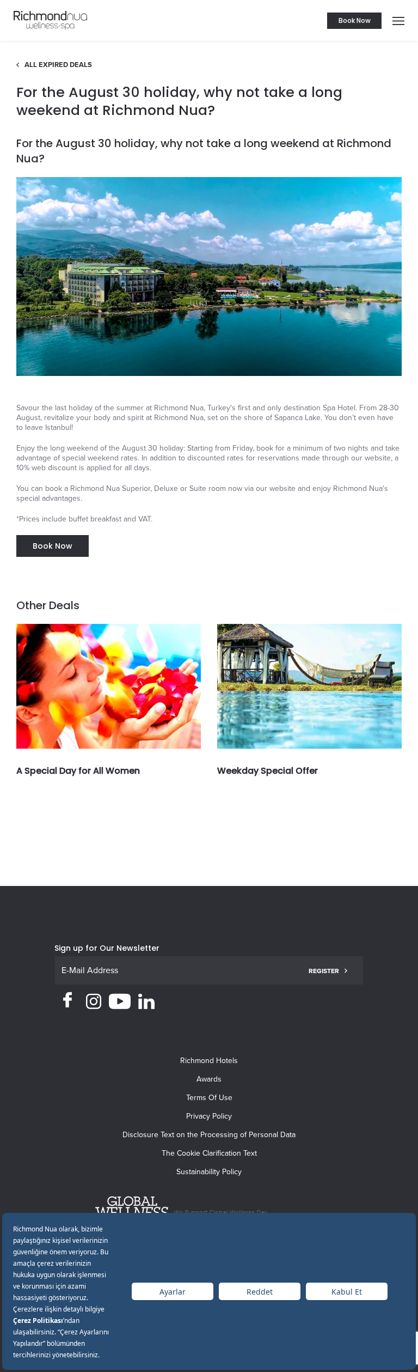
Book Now (52, 546)
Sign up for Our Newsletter (106, 948)
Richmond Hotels (209, 1060)
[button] (395, 20)
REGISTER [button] (324, 971)
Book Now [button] (355, 20)
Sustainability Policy (209, 1171)
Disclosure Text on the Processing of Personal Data (209, 1134)
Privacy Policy (209, 1116)
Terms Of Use (209, 1097)
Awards (209, 1079)
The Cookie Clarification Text (209, 1153)
